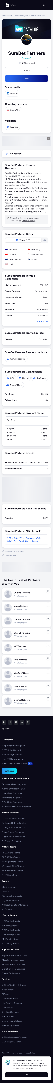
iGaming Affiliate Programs (14, 788)
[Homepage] (11, 5)
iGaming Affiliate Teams (13, 866)
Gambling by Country (11, 1041)
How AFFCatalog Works (13, 759)
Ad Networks (8, 1016)
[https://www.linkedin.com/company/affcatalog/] (4, 722)
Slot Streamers (9, 887)
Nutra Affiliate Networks (13, 832)
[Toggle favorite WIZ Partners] (48, 645)
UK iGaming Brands (11, 921)
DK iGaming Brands (11, 930)
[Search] (44, 5)
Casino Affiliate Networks (13, 818)
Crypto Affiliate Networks (13, 836)
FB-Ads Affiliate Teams (12, 870)
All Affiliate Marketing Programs (16, 806)
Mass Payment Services (13, 960)
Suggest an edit (11, 555)
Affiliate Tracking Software (14, 985)
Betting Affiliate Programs (14, 784)
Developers (7, 1007)
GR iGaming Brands (11, 934)
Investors (6, 891)
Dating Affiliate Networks (13, 827)
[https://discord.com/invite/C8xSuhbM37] (22, 722)
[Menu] (49, 4)
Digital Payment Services (13, 969)
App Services (8, 989)
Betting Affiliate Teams (12, 861)
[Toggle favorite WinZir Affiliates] (48, 672)
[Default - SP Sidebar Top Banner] (26, 141)
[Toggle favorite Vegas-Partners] (48, 605)
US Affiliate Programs (12, 793)
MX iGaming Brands (11, 939)
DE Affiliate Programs (12, 802)
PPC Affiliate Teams (11, 852)
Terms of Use (16, 1053)
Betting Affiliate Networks (14, 823)
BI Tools (5, 994)
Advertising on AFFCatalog (17, 763)
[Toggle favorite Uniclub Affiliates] (48, 591)
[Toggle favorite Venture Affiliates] (48, 618)
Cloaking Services (10, 1012)
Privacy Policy (29, 1053)
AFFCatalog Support (11, 750)
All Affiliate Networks (11, 841)
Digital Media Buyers (11, 900)
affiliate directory (28, 221)
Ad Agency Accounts (12, 1025)
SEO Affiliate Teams (11, 857)
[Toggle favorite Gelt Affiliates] (48, 685)
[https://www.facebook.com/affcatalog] (10, 722)
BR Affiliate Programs (12, 797)
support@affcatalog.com (14, 745)
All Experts (7, 909)
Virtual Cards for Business (13, 964)
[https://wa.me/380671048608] (28, 722)
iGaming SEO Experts (12, 896)
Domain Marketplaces (12, 1021)
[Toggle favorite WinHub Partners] (48, 631)
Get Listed (9, 771)
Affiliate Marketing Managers (15, 905)
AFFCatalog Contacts (12, 754)
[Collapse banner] (48, 138)
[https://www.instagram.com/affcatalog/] (16, 722)
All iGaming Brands (10, 943)
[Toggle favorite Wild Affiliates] (48, 658)
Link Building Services (12, 1003)
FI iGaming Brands (10, 925)
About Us (5, 1053)
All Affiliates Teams (10, 875)
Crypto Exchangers (11, 973)
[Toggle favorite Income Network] (48, 698)
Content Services (10, 998)
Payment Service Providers (14, 955)
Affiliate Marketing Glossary (14, 1037)
